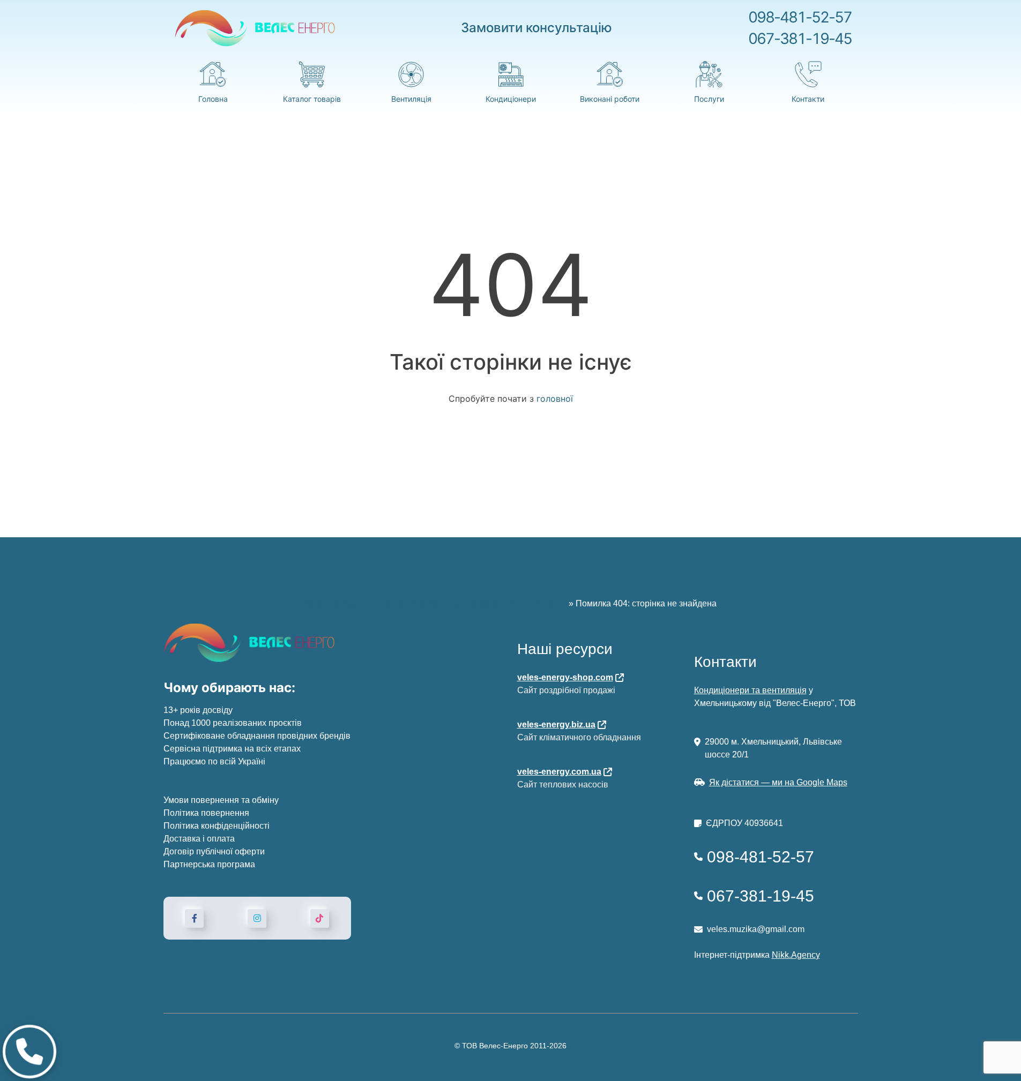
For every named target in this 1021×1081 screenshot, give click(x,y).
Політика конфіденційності (216, 825)
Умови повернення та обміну (221, 800)
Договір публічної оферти (214, 851)
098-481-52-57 (800, 17)
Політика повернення (206, 812)
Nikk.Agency (796, 954)
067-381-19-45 (800, 38)
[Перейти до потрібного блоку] (29, 1051)
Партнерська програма (209, 864)
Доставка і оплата (199, 838)
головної (554, 398)
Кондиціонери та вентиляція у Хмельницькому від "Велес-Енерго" (436, 603)
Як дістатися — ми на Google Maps (778, 782)
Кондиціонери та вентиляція (750, 690)
